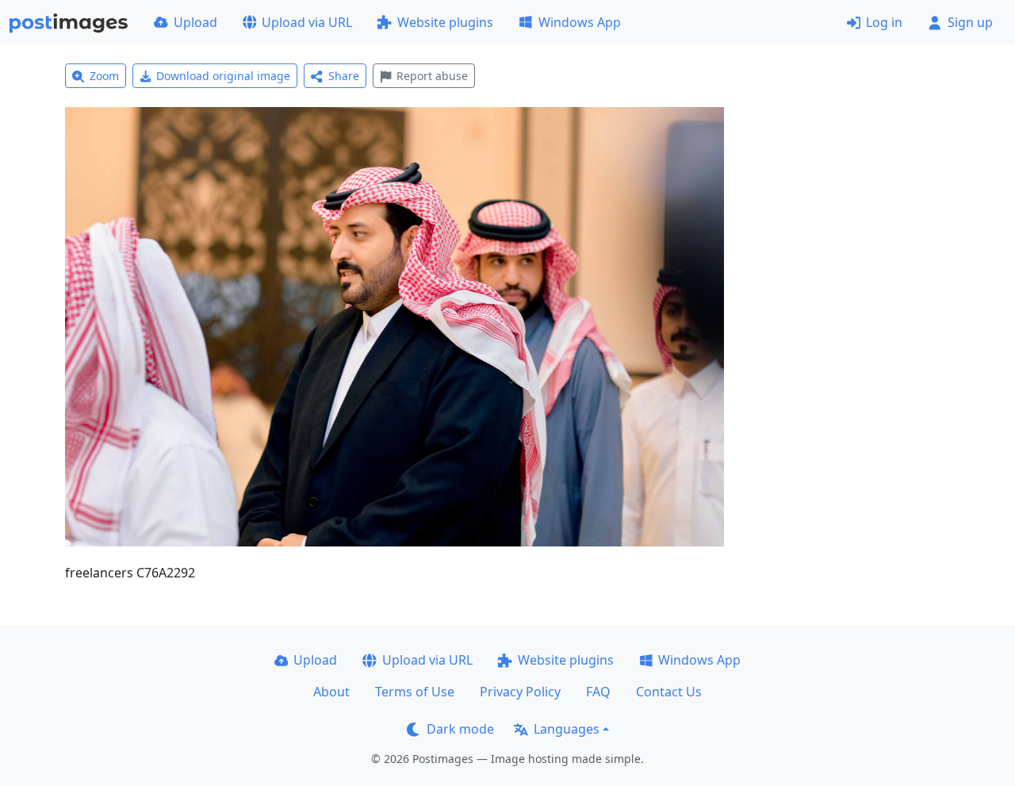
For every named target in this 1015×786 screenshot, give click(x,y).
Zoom (104, 75)
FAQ (598, 691)
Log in (884, 22)
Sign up (970, 22)
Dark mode (460, 729)
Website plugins (445, 22)
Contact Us (669, 691)
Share (343, 75)
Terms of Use (414, 691)
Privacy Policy (520, 691)
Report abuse (432, 75)
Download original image (223, 75)
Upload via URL (307, 22)
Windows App (579, 22)
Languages (566, 729)
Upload (195, 22)
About (331, 691)
